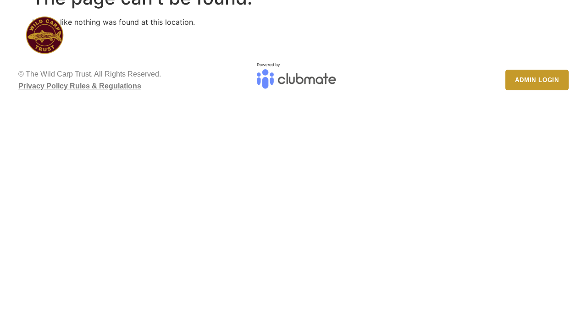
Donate (546, 30)
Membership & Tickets (471, 30)
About (348, 30)
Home (317, 30)
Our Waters (401, 30)
